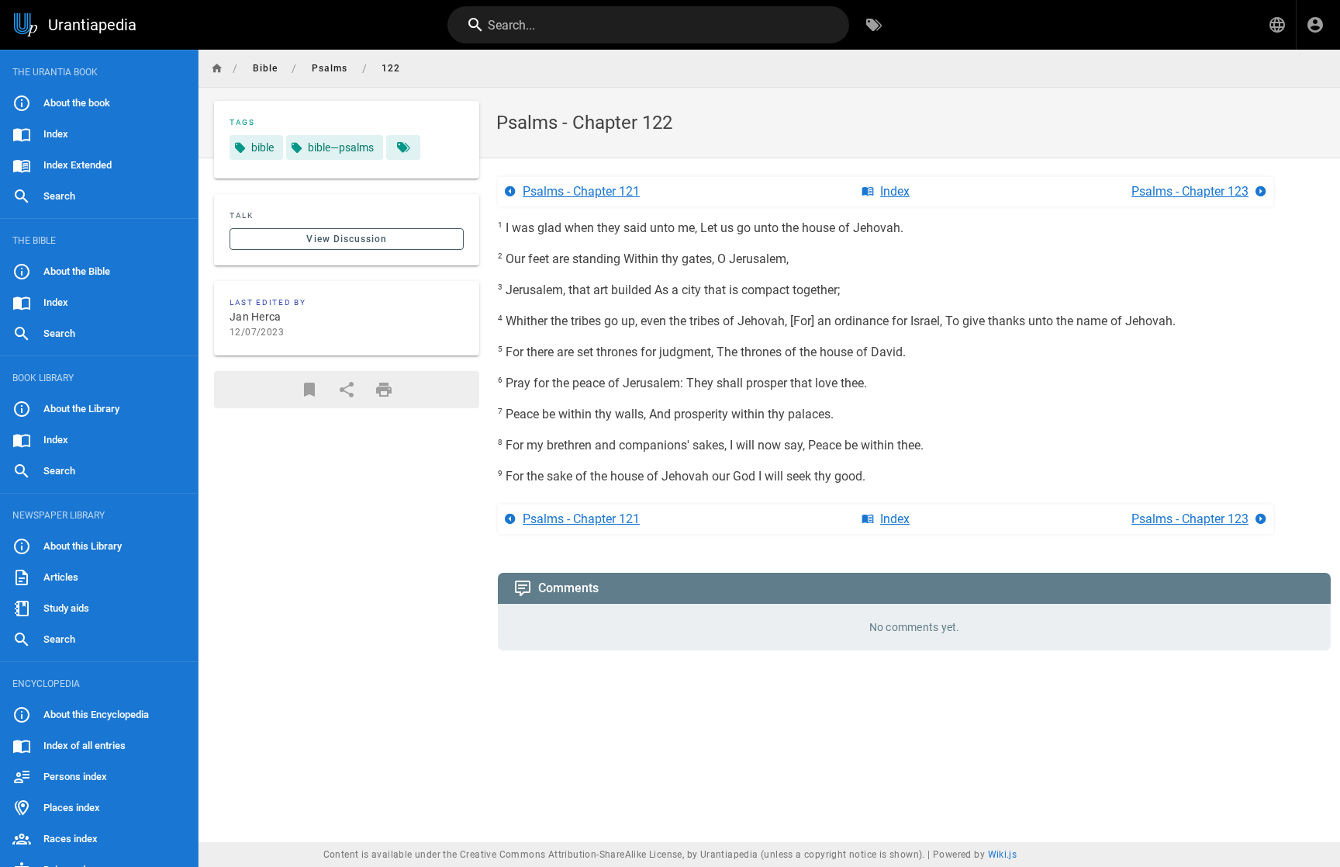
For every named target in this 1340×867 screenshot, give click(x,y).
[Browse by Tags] (874, 24)
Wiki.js (1002, 854)
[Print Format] (383, 389)
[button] (1277, 25)
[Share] (346, 389)
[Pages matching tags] (403, 147)
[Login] (1315, 24)
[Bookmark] (309, 389)
